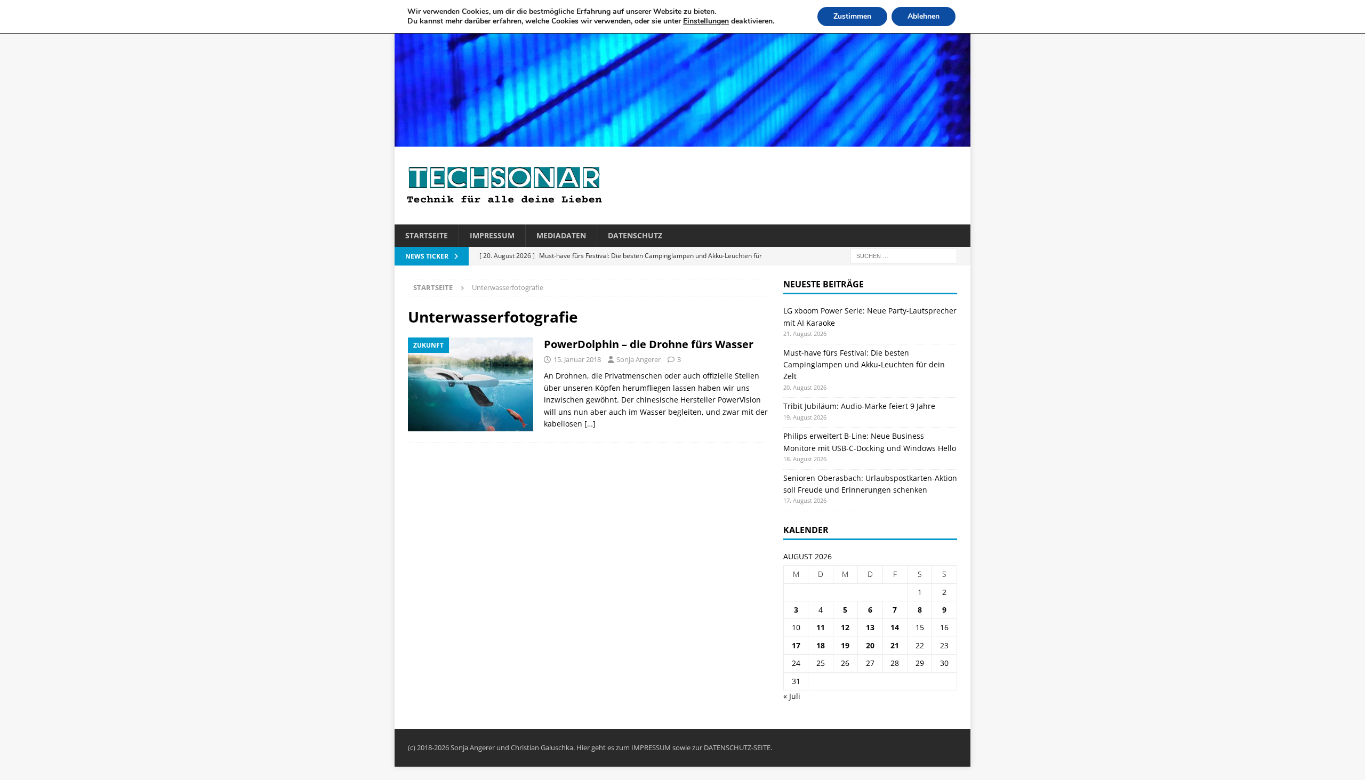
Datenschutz (635, 235)
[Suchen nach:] (903, 256)
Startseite (426, 235)
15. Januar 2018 (577, 359)
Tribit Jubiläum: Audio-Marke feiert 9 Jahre (859, 406)
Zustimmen (852, 16)
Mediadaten (561, 235)
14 (894, 627)
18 (820, 645)
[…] (590, 424)
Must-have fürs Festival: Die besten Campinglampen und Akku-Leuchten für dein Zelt (864, 365)
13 (870, 627)
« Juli (791, 696)
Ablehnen (924, 16)
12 (845, 627)
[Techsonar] (682, 140)
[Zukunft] (470, 384)
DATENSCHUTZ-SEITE (737, 747)
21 (894, 645)
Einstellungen (706, 21)
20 (870, 645)
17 (796, 645)
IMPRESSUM (651, 747)
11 (820, 627)
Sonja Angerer (638, 359)
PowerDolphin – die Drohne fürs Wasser (648, 344)
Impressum (492, 235)
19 (845, 645)
